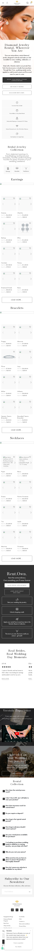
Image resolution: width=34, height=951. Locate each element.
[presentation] (3, 203)
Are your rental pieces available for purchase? (16, 835)
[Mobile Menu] (3, 3)
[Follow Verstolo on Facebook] (17, 910)
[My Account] (7, 3)
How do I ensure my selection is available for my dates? (16, 868)
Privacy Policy (22, 926)
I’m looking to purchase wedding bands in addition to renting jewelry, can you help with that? (17, 844)
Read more (5, 678)
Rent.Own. (6, 923)
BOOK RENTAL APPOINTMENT (17, 585)
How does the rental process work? (15, 791)
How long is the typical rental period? (16, 820)
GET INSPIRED (17, 773)
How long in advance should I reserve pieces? (15, 828)
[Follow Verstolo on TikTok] (21, 910)
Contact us (21, 921)
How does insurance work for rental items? (16, 806)
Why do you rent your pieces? (16, 852)
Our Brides (21, 916)
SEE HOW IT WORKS (17, 86)
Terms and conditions (24, 924)
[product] (9, 203)
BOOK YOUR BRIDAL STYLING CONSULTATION (17, 80)
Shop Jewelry (7, 925)
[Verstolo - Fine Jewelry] (17, 3)
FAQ (20, 919)
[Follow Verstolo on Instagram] (12, 910)
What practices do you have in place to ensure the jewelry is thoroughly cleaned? (16, 859)
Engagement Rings (8, 916)
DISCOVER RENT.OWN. (17, 93)
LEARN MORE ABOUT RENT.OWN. (17, 592)
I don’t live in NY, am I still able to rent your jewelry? (17, 799)
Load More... (17, 300)
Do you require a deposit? (14, 813)
